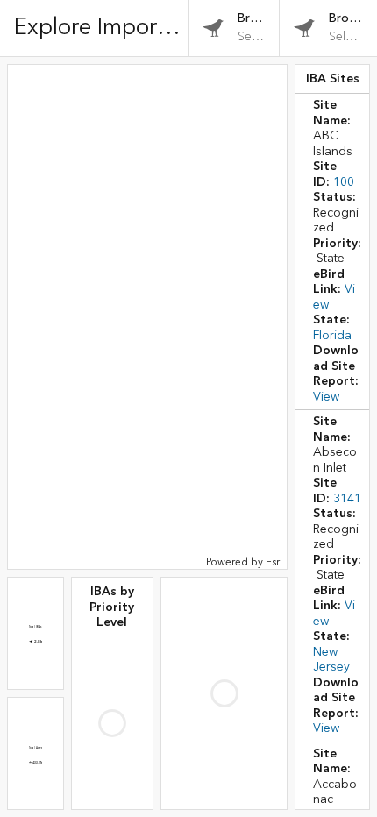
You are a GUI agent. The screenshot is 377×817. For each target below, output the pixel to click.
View (326, 397)
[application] (147, 317)
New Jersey (331, 660)
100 (343, 182)
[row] (332, 251)
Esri (274, 562)
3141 (347, 498)
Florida (332, 335)
